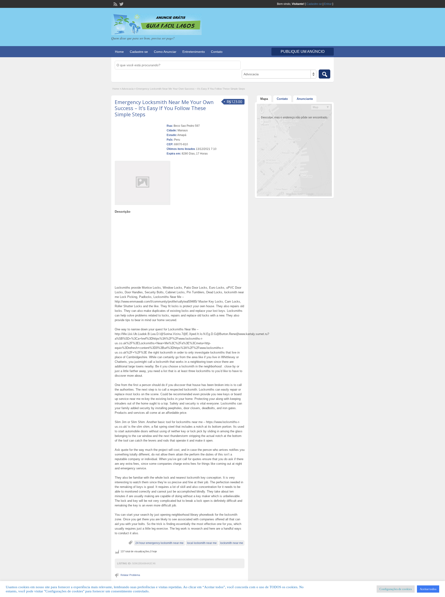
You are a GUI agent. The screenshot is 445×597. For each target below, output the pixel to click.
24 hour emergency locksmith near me (159, 543)
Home (119, 52)
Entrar (328, 4)
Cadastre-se (314, 4)
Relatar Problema (130, 575)
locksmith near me (231, 543)
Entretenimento (193, 52)
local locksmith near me (202, 543)
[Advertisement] (180, 248)
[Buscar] (324, 74)
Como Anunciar (165, 52)
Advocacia (128, 88)
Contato (216, 52)
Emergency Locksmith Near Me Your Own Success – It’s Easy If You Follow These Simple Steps (164, 108)
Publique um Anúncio (302, 52)
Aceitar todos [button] (428, 589)
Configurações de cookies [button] (395, 589)
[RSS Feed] (115, 4)
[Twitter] (121, 4)
